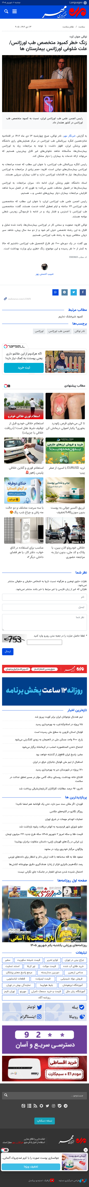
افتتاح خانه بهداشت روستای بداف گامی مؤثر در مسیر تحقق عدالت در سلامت (46, 779)
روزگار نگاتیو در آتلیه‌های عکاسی (66, 812)
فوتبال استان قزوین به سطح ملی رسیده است (58, 732)
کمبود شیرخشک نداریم (71, 317)
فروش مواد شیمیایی (71, 979)
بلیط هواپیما (46, 985)
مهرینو (23, 991)
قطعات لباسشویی (16, 979)
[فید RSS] (35, 1106)
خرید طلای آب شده (73, 966)
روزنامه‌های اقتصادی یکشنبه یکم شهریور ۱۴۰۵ (57, 945)
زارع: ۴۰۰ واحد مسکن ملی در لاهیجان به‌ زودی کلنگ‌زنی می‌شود (49, 740)
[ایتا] (23, 1106)
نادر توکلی (80, 331)
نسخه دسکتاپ (44, 1121)
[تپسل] (6, 346)
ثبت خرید (24, 367)
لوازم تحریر (52, 960)
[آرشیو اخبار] (29, 1106)
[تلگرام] (65, 1106)
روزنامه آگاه (44, 998)
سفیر (7, 960)
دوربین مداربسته (50, 973)
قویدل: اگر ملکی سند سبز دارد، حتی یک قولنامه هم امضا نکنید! (49, 804)
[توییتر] (47, 1106)
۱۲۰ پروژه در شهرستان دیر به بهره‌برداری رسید (59, 770)
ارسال (8, 651)
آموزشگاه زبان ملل (75, 991)
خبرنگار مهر (70, 136)
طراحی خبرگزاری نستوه (69, 1180)
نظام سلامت (68, 27)
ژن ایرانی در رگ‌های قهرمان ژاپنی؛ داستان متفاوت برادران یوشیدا (49, 842)
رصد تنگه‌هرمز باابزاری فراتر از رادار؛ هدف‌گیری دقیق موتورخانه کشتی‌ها (46, 864)
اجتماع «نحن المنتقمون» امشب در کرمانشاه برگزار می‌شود (52, 747)
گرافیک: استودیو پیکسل (39, 1180)
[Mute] (55, 369)
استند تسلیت (12, 966)
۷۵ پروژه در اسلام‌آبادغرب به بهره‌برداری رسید (59, 724)
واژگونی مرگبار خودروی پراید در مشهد (63, 849)
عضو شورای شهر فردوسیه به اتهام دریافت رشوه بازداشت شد (51, 827)
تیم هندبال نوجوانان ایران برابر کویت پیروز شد (59, 717)
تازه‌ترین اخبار (77, 710)
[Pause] (49, 369)
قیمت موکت (49, 966)
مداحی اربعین (75, 973)
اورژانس (39, 331)
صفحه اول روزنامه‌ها (72, 880)
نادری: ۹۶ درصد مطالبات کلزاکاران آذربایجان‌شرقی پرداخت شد (51, 789)
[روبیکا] (41, 1106)
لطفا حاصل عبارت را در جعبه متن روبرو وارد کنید (60, 636)
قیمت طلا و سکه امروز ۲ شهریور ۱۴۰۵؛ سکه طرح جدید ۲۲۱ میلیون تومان (44, 834)
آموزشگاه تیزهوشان (73, 985)
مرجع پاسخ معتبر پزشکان (19, 973)
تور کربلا (31, 966)
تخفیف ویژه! (31, 1167)
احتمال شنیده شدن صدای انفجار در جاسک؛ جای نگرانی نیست (50, 872)
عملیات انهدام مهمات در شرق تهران (64, 819)
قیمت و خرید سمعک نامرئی (46, 991)
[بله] (59, 1106)
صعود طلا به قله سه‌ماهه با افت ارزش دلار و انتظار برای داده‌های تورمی (45, 857)
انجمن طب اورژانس (59, 331)
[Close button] (86, 1150)
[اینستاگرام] (53, 1106)
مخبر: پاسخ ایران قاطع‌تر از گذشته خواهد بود (59, 755)
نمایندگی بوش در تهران (18, 985)
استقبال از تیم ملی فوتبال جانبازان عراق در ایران (58, 762)
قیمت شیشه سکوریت (28, 960)
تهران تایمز (9, 991)
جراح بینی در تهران (74, 960)
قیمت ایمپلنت (43, 979)
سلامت (81, 27)
